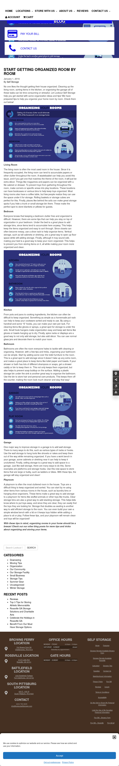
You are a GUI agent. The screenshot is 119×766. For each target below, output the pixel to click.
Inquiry (107, 687)
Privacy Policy (68, 762)
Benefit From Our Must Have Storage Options (21, 625)
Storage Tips (16, 578)
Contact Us (100, 11)
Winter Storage (17, 587)
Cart (29, 17)
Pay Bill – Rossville (97, 723)
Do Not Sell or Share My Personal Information (102, 704)
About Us (66, 11)
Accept (59, 755)
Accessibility (102, 697)
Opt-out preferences (52, 762)
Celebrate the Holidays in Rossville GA (22, 619)
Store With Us (45, 11)
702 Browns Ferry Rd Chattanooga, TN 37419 (24, 648)
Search (31, 547)
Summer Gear (17, 581)
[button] (114, 737)
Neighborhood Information (102, 676)
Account (13, 17)
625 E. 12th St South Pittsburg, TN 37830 (24, 692)
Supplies (96, 671)
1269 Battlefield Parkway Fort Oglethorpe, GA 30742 (24, 677)
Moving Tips (16, 563)
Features (106, 645)
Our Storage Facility (19, 572)
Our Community (17, 569)
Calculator (95, 666)
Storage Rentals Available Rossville (102, 659)
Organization (16, 566)
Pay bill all (110, 723)
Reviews (82, 11)
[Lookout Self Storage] (12, 4)
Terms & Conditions (102, 692)
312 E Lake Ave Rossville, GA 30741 (24, 661)
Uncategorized (17, 584)
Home (9, 11)
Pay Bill (109, 681)
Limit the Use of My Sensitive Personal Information (102, 711)
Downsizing (15, 559)
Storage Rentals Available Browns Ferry (102, 652)
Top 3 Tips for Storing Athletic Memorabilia (20, 604)
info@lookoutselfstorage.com (21, 706)
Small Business (17, 575)
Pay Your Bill (29, 34)
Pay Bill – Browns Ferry (102, 718)
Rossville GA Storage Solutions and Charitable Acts (22, 611)
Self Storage (13, 81)
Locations (23, 11)
